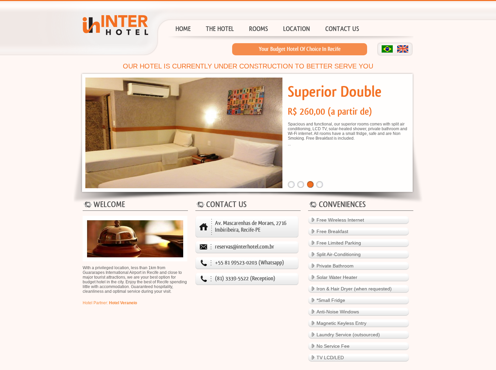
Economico (257, 42)
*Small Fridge (330, 300)
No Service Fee (333, 346)
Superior (257, 52)
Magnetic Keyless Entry (341, 323)
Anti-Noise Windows (337, 311)
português (387, 49)
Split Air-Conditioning (338, 254)
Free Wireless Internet (340, 220)
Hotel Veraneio (123, 303)
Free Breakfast (332, 231)
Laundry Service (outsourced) (348, 334)
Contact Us (342, 29)
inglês (402, 49)
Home (183, 29)
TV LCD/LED (330, 357)
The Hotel (220, 29)
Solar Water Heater (336, 277)
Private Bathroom (335, 265)
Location (296, 29)
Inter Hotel (112, 39)
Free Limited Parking (338, 243)
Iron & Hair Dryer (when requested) (354, 288)
